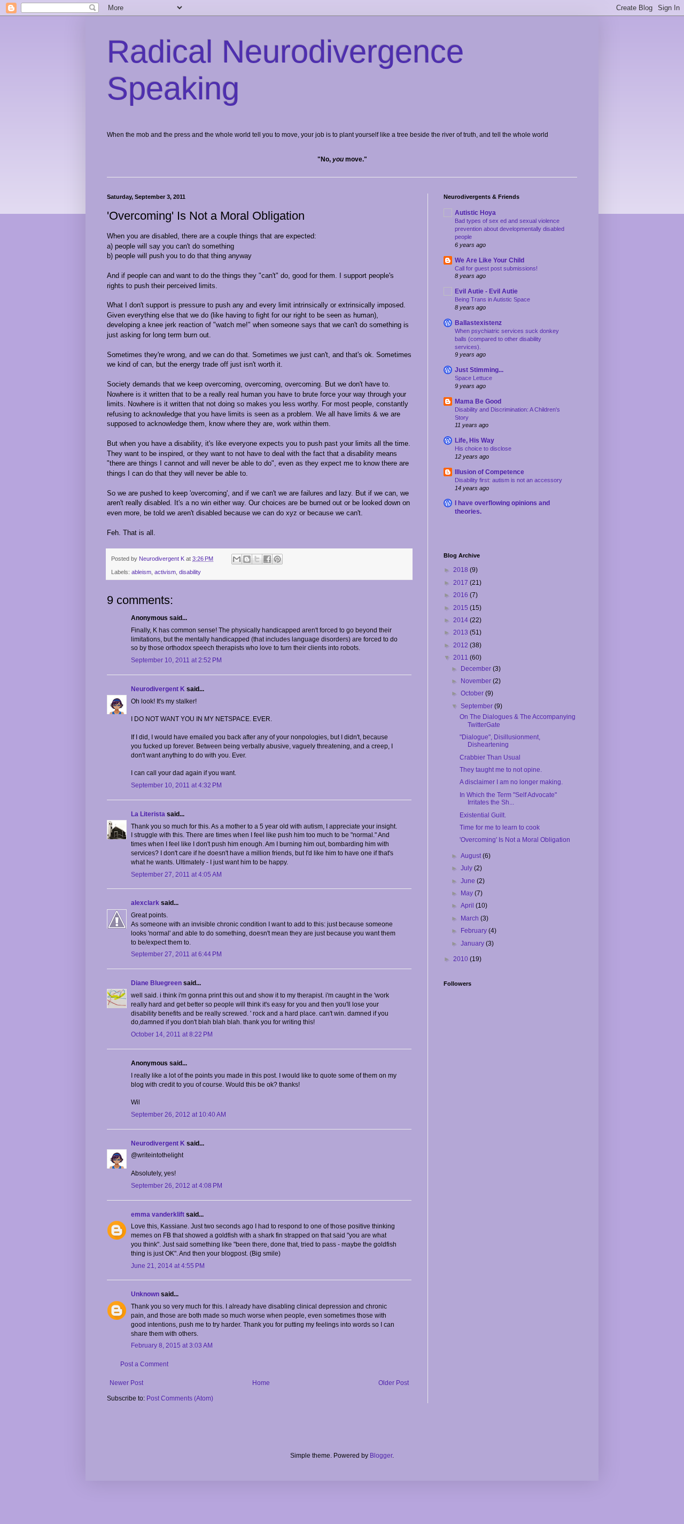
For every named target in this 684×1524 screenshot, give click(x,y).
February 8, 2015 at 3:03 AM (172, 1345)
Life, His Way (474, 440)
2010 (461, 959)
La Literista (148, 814)
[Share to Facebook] (267, 559)
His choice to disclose (483, 448)
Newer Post (126, 1383)
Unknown (145, 1294)
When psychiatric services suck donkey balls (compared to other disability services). (507, 339)
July (467, 868)
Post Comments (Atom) (179, 1398)
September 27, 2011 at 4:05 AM (176, 874)
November (477, 681)
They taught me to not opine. (501, 769)
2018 (461, 570)
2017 (461, 582)
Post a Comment (144, 1364)
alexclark (145, 903)
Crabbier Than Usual (490, 757)
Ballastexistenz (478, 323)
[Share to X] (257, 559)
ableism (141, 572)
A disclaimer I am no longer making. (511, 782)
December (477, 668)
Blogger (381, 1455)
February (474, 930)
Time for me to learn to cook (500, 827)
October (473, 693)
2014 (461, 620)
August (472, 856)
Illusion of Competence (489, 472)
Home (261, 1383)
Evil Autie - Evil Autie (486, 291)
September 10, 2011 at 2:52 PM (176, 660)
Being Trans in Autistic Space (492, 299)
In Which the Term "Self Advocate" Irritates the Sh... (508, 798)
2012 (461, 645)
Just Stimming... (479, 370)
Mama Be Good (478, 401)
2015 (461, 608)
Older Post (393, 1383)
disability (190, 572)
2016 (461, 595)
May (468, 893)
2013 (461, 632)
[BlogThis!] (247, 559)
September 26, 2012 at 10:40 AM (178, 1114)
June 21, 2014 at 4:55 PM (168, 1266)
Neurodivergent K (158, 689)
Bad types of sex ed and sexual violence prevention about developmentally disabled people (509, 229)
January (473, 943)
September (477, 706)
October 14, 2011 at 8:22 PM (172, 1034)
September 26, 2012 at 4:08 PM (176, 1185)
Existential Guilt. (483, 815)
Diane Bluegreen (156, 983)
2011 (461, 657)
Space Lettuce (473, 378)
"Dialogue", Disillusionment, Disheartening (500, 740)
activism (165, 572)
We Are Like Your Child (489, 260)
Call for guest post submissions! (496, 268)
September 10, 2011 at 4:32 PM (176, 785)
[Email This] (236, 559)
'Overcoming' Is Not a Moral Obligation (515, 840)
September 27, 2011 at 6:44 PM (176, 954)
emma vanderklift (157, 1214)
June (469, 881)
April (468, 905)
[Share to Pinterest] (277, 559)
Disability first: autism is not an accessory (508, 480)
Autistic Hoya (475, 212)
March (470, 918)
